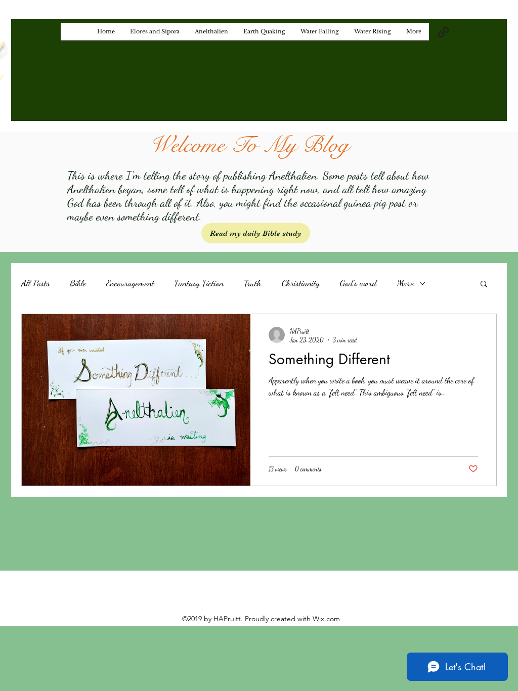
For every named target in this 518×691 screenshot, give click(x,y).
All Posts (35, 282)
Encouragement (130, 282)
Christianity (301, 282)
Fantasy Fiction (199, 282)
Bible (78, 282)
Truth (253, 282)
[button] (484, 284)
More (405, 282)
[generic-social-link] (443, 32)
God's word (358, 282)
